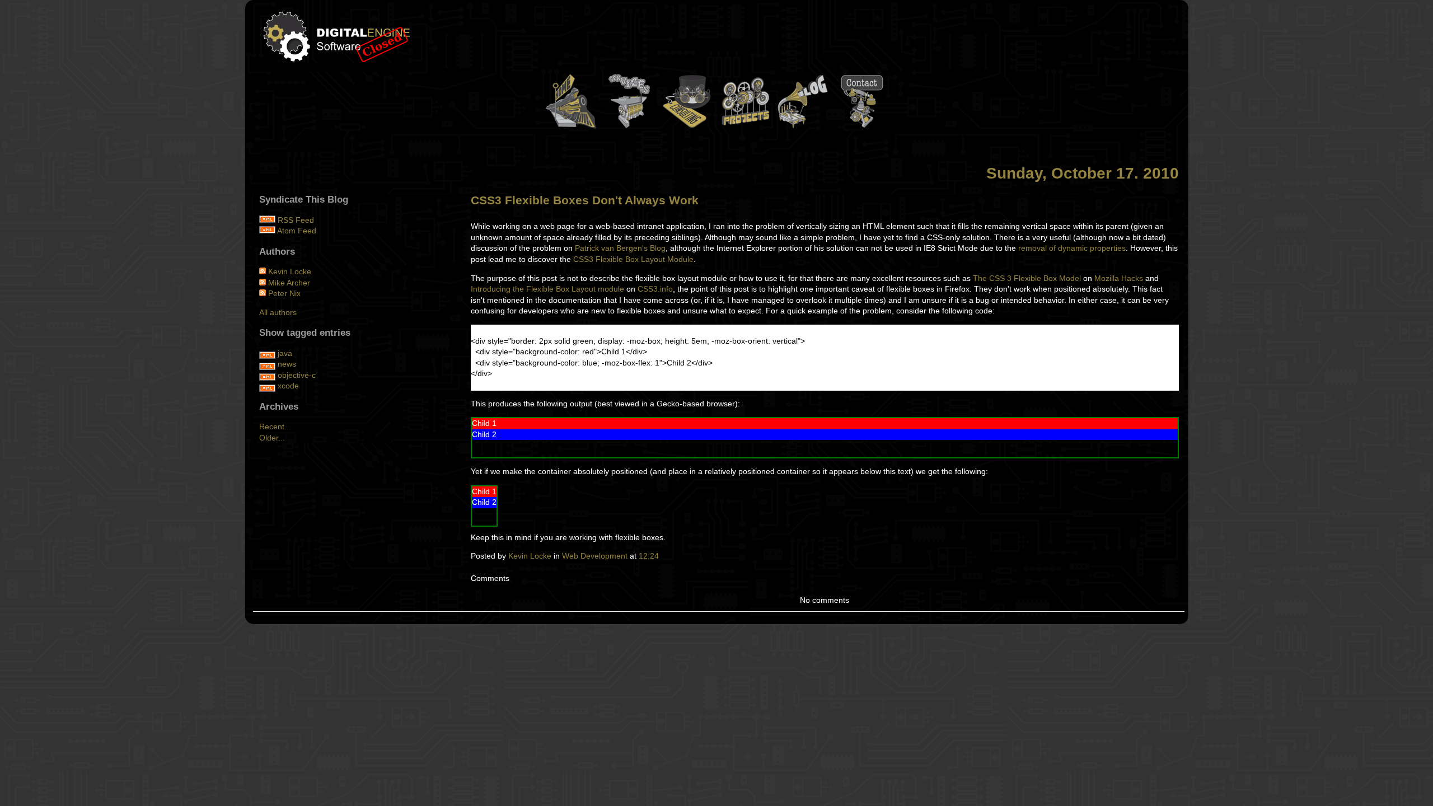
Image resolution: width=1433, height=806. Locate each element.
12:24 (649, 555)
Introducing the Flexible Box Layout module (547, 288)
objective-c (297, 375)
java (285, 353)
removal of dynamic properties (1072, 247)
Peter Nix (284, 293)
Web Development (594, 555)
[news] (267, 363)
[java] (267, 353)
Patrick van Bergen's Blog (620, 247)
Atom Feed (296, 230)
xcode (288, 385)
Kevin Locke (529, 555)
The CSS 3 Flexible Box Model (1027, 278)
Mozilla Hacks (1118, 278)
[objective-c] (267, 375)
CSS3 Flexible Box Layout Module (633, 259)
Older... (272, 437)
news (287, 363)
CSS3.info (655, 288)
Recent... (275, 426)
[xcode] (267, 385)
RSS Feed (296, 219)
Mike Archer (289, 282)
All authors (278, 312)
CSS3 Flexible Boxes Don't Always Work (585, 200)
